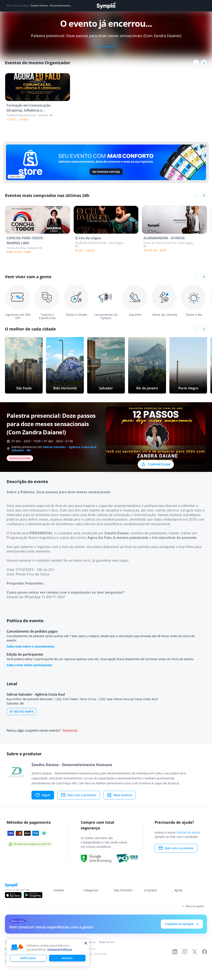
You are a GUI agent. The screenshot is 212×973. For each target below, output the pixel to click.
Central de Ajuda (188, 832)
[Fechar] (85, 943)
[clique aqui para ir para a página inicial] (106, 6)
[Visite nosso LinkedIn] (174, 951)
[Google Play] (33, 895)
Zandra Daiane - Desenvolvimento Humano (52, 5)
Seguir (46, 795)
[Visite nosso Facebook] (204, 951)
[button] (17, 947)
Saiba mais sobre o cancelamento (30, 646)
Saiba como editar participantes (29, 665)
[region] (48, 952)
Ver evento (106, 47)
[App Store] (13, 895)
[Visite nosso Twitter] (194, 951)
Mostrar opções (195, 906)
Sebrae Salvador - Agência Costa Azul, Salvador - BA (54, 448)
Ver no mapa (23, 711)
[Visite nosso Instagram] (184, 951)
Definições (28, 958)
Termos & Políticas (59, 949)
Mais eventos (122, 795)
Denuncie (70, 730)
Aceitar (67, 958)
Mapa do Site (106, 942)
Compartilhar (159, 464)
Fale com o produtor (81, 795)
